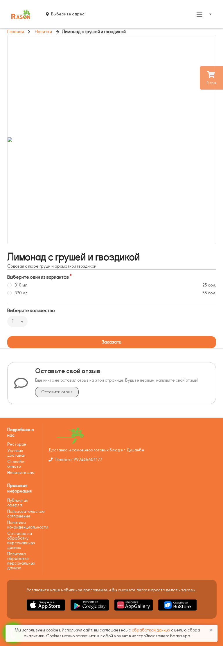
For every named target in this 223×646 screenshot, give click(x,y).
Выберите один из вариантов (38, 277)
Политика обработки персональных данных (21, 561)
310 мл (21, 285)
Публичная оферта (17, 502)
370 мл (21, 293)
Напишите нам (21, 473)
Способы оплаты (16, 464)
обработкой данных (151, 630)
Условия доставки (16, 453)
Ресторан (16, 444)
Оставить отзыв (57, 392)
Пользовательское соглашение (23, 513)
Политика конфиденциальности (23, 524)
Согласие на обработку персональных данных (21, 540)
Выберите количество (31, 310)
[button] (46, 611)
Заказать (111, 342)
